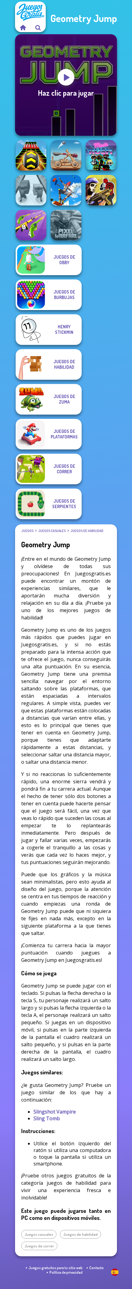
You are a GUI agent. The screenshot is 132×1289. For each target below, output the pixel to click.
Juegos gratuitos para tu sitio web (56, 1267)
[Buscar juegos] (38, 27)
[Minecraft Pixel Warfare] (66, 225)
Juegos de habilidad (86, 531)
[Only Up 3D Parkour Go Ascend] (66, 190)
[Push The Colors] (31, 190)
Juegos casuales (52, 531)
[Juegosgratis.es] (22, 27)
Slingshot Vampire (54, 1111)
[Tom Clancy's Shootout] (101, 190)
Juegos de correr (39, 1245)
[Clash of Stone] (66, 155)
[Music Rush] (101, 155)
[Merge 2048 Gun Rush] (31, 225)
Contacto (96, 1267)
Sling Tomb (46, 1118)
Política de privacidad (66, 1272)
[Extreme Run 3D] (31, 155)
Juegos (27, 531)
